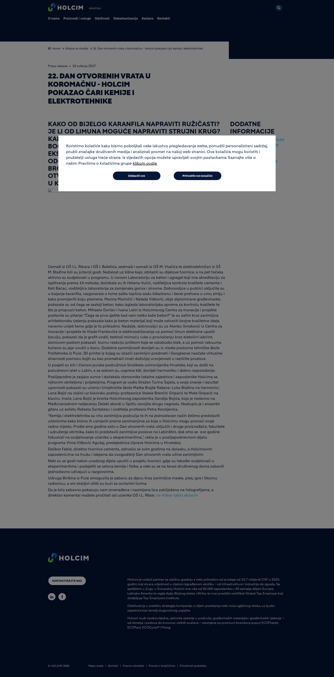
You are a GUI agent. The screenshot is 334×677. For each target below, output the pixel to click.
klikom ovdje (145, 163)
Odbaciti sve (136, 176)
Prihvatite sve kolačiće (197, 176)
